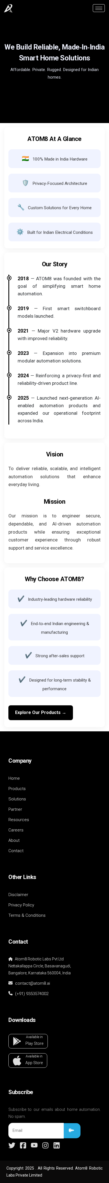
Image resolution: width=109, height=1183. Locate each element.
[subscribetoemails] (72, 1130)
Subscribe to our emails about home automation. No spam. (54, 1113)
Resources (18, 819)
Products (17, 788)
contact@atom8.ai (32, 983)
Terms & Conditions (27, 915)
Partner (15, 809)
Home (14, 778)
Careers (15, 830)
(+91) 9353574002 (31, 993)
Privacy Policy (21, 905)
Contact (15, 850)
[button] (28, 1041)
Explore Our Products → (40, 712)
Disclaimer (18, 894)
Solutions (17, 799)
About (14, 840)
